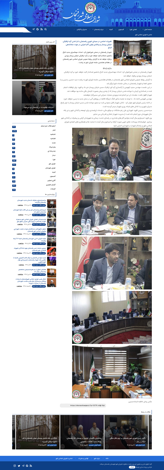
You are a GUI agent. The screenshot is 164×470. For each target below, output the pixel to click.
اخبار (52, 75)
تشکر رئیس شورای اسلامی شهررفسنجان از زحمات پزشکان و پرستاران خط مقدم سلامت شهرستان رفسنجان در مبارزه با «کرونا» (31, 281)
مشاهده (20, 205)
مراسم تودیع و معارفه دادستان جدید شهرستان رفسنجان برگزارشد (31, 201)
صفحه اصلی (148, 29)
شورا (54, 159)
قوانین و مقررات (83, 458)
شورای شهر (47, 75)
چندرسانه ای (51, 151)
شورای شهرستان (50, 168)
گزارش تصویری (50, 184)
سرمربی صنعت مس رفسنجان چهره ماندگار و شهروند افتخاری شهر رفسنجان (30, 249)
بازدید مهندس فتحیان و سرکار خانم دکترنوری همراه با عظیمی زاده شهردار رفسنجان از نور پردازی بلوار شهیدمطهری (29, 260)
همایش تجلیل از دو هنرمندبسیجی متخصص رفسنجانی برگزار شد (32, 270)
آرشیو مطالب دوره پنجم (48, 126)
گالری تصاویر (51, 180)
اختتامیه (52, 134)
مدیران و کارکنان (82, 29)
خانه (107, 458)
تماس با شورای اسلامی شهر (143, 34)
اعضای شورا (133, 29)
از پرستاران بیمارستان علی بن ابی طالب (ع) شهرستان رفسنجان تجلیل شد (29, 211)
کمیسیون (121, 29)
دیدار (53, 155)
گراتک (132, 467)
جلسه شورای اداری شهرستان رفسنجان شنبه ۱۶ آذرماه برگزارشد (29, 239)
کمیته (111, 29)
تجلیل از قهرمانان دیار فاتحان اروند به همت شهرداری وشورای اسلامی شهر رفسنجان (30, 230)
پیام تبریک (52, 147)
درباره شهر (97, 458)
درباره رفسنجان (99, 29)
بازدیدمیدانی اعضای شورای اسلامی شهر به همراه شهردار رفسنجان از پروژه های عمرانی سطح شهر (31, 220)
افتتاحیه (52, 138)
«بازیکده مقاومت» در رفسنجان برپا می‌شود (39, 107)
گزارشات (52, 189)
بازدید (53, 143)
